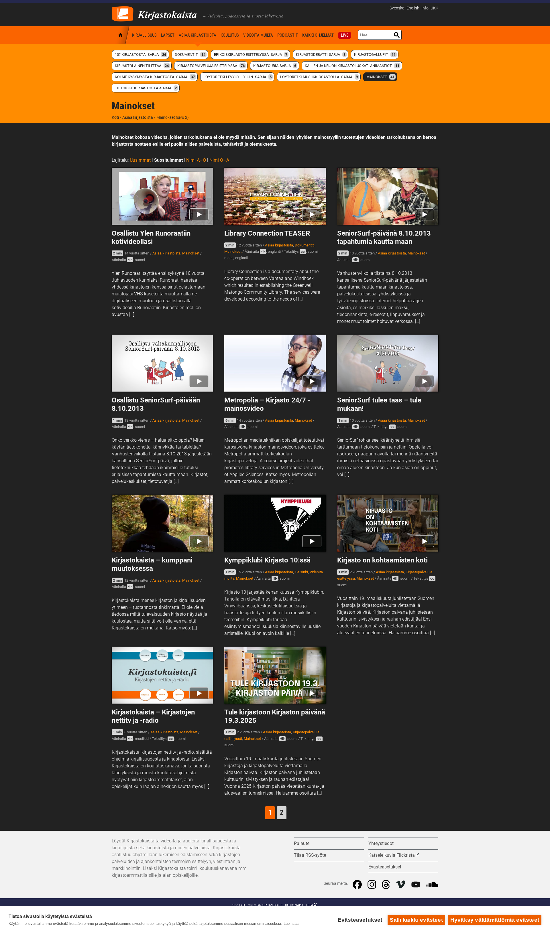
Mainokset (380, 77)
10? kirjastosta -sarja (140, 54)
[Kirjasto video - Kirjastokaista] (122, 13)
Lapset (167, 35)
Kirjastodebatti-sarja (320, 54)
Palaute (301, 843)
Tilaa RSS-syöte (310, 855)
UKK (434, 8)
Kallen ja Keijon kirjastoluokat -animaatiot (352, 66)
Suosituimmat (168, 160)
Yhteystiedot (381, 843)
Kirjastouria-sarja (274, 66)
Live (344, 35)
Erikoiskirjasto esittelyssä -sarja (250, 54)
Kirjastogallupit (375, 54)
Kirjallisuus (144, 35)
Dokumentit (190, 54)
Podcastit (287, 35)
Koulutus (230, 35)
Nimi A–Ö (196, 160)
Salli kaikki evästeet (416, 920)
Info (425, 8)
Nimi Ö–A (219, 160)
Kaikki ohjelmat (318, 35)
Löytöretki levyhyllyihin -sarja (237, 77)
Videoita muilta (258, 35)
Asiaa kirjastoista (197, 35)
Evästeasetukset (360, 920)
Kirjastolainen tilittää (142, 66)
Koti (121, 35)
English (412, 8)
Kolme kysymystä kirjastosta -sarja (155, 77)
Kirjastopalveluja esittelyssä (211, 66)
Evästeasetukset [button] (384, 867)
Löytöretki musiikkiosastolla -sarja (319, 77)
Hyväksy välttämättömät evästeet (494, 920)
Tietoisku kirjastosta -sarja (146, 88)
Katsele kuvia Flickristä (391, 855)
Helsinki (301, 572)
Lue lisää (291, 923)
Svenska (397, 8)
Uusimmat (140, 160)
